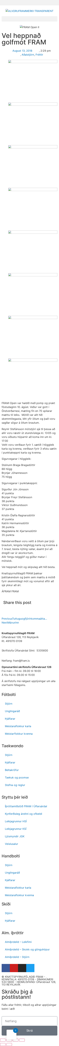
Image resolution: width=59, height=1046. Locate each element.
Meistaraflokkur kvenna (19, 895)
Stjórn (8, 703)
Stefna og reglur (15, 785)
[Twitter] (30, 968)
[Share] (9, 1040)
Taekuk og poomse (17, 777)
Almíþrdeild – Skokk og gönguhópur (27, 949)
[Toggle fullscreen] (15, 1040)
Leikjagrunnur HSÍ (16, 821)
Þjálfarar (10, 718)
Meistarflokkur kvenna (19, 733)
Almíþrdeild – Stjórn (17, 957)
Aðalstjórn (28, 54)
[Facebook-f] (6, 968)
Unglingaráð (12, 711)
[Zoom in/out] (22, 1040)
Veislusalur (11, 843)
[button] (29, 2)
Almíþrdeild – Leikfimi (18, 942)
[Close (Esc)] (3, 1040)
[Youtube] (14, 968)
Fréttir (39, 54)
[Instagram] (22, 968)
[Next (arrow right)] (9, 1044)
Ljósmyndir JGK (14, 836)
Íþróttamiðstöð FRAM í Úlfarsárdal (26, 806)
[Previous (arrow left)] (3, 1044)
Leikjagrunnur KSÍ (15, 828)
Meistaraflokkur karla (18, 726)
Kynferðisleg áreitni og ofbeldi (23, 813)
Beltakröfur (12, 770)
